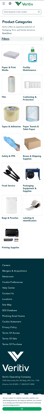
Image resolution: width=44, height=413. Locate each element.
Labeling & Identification (29, 219)
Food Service (8, 185)
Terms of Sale (9, 338)
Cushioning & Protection (29, 98)
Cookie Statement (11, 321)
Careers (6, 265)
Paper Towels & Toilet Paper (31, 128)
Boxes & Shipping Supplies (32, 157)
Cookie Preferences (12, 282)
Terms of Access (11, 333)
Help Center (8, 287)
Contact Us (8, 293)
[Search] (39, 13)
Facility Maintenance (29, 68)
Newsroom (8, 276)
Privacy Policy (9, 327)
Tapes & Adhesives (11, 126)
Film (4, 97)
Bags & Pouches (10, 218)
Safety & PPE (8, 156)
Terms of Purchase (12, 344)
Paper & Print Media (9, 68)
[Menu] (3, 4)
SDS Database (9, 310)
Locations (7, 299)
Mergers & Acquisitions (14, 270)
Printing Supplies (10, 247)
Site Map (7, 304)
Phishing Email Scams (13, 316)
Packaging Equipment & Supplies (29, 188)
